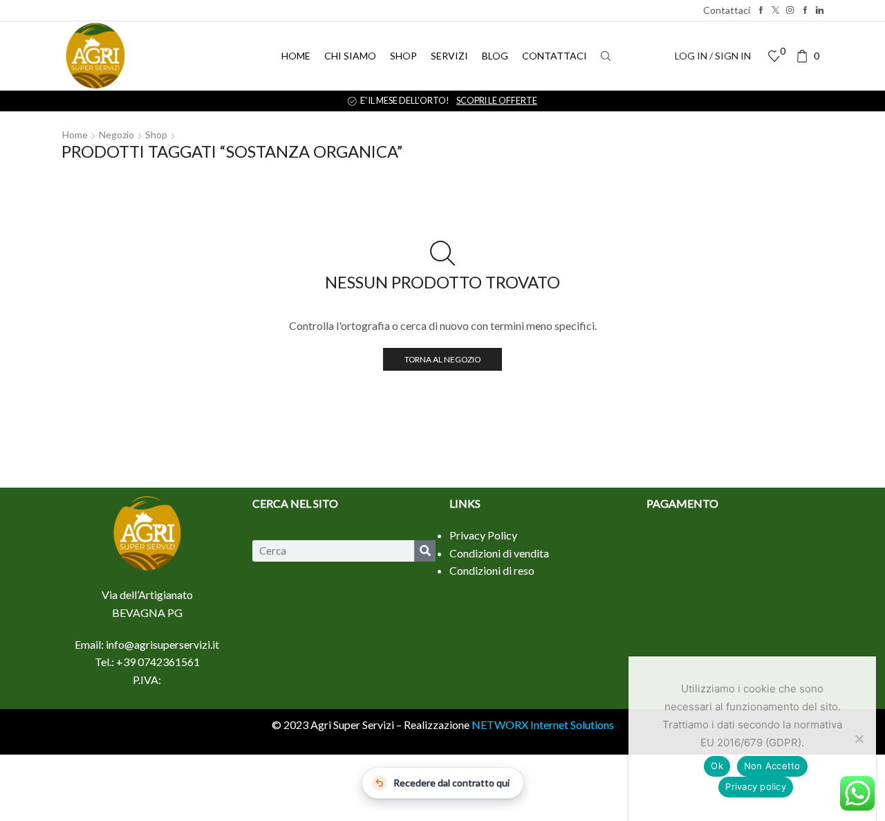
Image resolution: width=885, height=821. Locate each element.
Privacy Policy (483, 535)
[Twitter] (775, 10)
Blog (495, 56)
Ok (717, 765)
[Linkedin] (819, 10)
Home (295, 56)
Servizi (449, 56)
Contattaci (726, 10)
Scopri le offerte (694, 100)
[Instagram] (790, 10)
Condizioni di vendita (499, 553)
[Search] (425, 551)
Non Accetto (772, 765)
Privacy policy (755, 786)
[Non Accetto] (859, 739)
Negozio (116, 134)
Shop (403, 56)
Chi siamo (350, 56)
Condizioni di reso (491, 570)
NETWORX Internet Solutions (543, 724)
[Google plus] (805, 10)
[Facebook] (761, 10)
